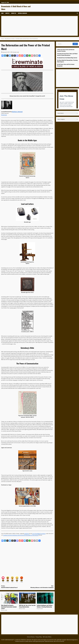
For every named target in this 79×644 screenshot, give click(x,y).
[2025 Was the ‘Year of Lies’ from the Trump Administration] (27, 598)
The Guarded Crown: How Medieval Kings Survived (67, 57)
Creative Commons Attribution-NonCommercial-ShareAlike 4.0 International (20, 535)
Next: (41, 586)
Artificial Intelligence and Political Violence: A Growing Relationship (44, 606)
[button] (77, 13)
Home (2, 13)
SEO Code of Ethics (47, 637)
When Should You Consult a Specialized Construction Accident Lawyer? (9, 607)
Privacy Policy (39, 637)
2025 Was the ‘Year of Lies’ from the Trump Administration (27, 606)
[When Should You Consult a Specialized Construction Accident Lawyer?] (9, 598)
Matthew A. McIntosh (17, 111)
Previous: (9, 586)
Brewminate (4, 115)
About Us (7, 13)
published (26, 533)
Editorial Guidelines (22, 13)
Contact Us (13, 13)
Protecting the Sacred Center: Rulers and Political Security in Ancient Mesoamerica (67, 54)
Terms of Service (31, 637)
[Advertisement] (39, 25)
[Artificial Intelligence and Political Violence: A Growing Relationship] (45, 598)
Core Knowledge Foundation (38, 533)
